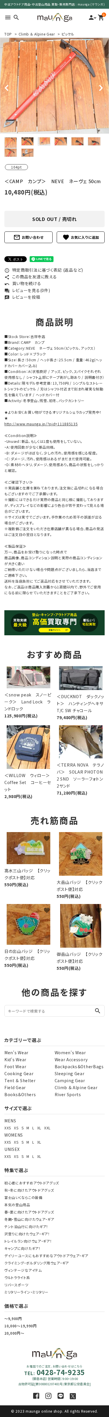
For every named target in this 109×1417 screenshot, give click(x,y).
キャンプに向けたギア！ (22, 1248)
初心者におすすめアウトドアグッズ (31, 1182)
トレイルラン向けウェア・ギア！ (28, 1241)
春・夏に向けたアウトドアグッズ (29, 1211)
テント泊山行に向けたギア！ (26, 1226)
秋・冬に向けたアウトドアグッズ (29, 1190)
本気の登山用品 (17, 1204)
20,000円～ (14, 1333)
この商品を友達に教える (30, 276)
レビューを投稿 (22, 297)
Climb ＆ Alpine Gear (37, 33)
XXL (47, 1127)
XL (39, 1127)
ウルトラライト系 (17, 1277)
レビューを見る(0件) (27, 290)
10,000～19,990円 (20, 1325)
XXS (7, 1127)
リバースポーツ (16, 1284)
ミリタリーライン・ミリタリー (26, 1291)
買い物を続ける (22, 283)
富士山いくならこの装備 (23, 1197)
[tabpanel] (54, 86)
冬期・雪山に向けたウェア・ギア (29, 1219)
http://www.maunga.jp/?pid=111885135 (41, 423)
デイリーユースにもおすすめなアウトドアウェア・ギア (46, 1255)
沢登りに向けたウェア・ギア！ (27, 1233)
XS (16, 1127)
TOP (8, 33)
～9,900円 (13, 1318)
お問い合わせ (28, 237)
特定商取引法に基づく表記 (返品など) (43, 270)
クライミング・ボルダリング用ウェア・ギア (36, 1262)
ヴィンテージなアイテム (23, 1270)
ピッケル (67, 33)
